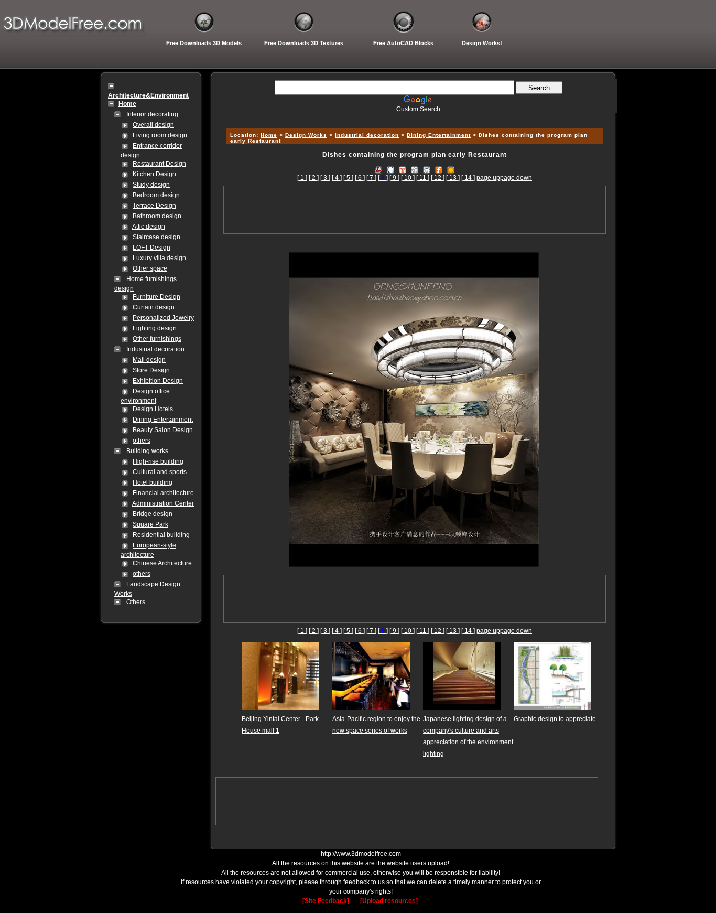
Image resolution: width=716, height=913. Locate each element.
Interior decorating (152, 114)
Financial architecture (163, 493)
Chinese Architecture (162, 563)
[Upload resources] (389, 901)
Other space (150, 268)
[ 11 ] (422, 177)
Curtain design (154, 307)
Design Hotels (153, 409)
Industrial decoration (155, 349)
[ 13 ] (453, 177)
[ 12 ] (437, 177)
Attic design (148, 226)
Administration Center (163, 503)
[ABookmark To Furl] (438, 169)
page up (488, 177)
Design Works (306, 135)
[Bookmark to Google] (390, 169)
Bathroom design (157, 216)
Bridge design (152, 514)
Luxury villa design (159, 258)
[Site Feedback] (325, 901)
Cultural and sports (160, 472)
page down (516, 177)
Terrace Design (154, 205)
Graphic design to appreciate (555, 719)
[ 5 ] (348, 177)
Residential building (161, 535)
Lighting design (155, 328)
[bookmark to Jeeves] (378, 169)
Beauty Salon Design (163, 430)
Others (135, 602)
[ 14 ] (468, 177)
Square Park (150, 524)
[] (383, 177)
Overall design (153, 124)
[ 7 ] (371, 177)
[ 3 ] (325, 177)
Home (269, 135)
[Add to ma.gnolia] (451, 169)
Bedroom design (156, 195)
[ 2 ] (314, 177)
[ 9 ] (394, 177)
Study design (151, 184)
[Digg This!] (414, 169)
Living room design (160, 135)
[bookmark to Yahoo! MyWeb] (402, 169)
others (141, 440)
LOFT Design (151, 247)
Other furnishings (157, 338)
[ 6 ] (360, 177)
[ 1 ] (302, 177)
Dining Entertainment (163, 419)
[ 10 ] (408, 177)
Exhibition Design (158, 380)
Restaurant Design (159, 163)
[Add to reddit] (426, 169)
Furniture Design (156, 296)
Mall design (149, 359)
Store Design (151, 370)
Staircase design (156, 237)
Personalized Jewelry (163, 317)
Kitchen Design (154, 174)
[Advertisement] (413, 117)
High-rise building (158, 461)
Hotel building (152, 482)
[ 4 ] (337, 177)
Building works (147, 451)
